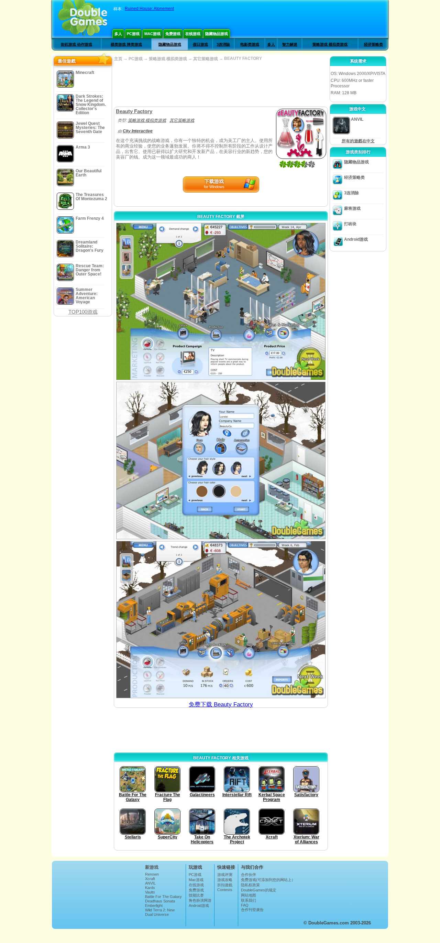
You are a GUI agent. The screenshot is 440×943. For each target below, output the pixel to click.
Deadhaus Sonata (160, 901)
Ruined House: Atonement (149, 8)
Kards (150, 888)
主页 (118, 58)
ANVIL (150, 883)
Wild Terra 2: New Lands (160, 912)
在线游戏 (192, 34)
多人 (118, 34)
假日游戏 (200, 44)
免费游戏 (172, 34)
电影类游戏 (249, 44)
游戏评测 (224, 874)
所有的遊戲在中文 (358, 141)
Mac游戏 (152, 34)
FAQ (245, 905)
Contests (224, 890)
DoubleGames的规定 (258, 890)
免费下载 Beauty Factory (221, 704)
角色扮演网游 (200, 900)
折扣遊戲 (224, 885)
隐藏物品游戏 (216, 34)
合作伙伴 (248, 874)
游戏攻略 (224, 880)
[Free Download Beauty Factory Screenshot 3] (221, 619)
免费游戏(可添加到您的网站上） (268, 880)
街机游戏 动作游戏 (76, 44)
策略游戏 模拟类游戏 (330, 44)
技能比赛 (196, 895)
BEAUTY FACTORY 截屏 (220, 216)
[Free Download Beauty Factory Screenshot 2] (221, 460)
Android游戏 (356, 239)
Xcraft (150, 879)
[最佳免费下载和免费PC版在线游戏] (82, 19)
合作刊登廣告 (252, 910)
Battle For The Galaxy (163, 897)
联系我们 (248, 900)
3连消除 (223, 44)
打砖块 (350, 223)
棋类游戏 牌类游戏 (126, 44)
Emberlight (154, 905)
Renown (152, 874)
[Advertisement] (220, 84)
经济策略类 (373, 44)
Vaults (150, 892)
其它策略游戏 (205, 58)
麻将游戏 (352, 208)
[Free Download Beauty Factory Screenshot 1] (221, 301)
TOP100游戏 (83, 312)
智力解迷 (289, 44)
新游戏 (151, 867)
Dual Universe (157, 914)
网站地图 (248, 895)
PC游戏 (133, 34)
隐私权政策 (250, 885)
